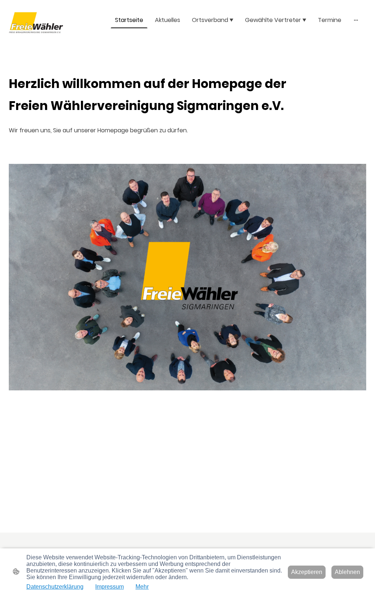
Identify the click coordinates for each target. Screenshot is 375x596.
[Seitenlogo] (36, 22)
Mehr (142, 587)
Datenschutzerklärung (54, 587)
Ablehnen (347, 572)
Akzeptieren (306, 572)
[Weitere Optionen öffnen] (356, 20)
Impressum (109, 587)
